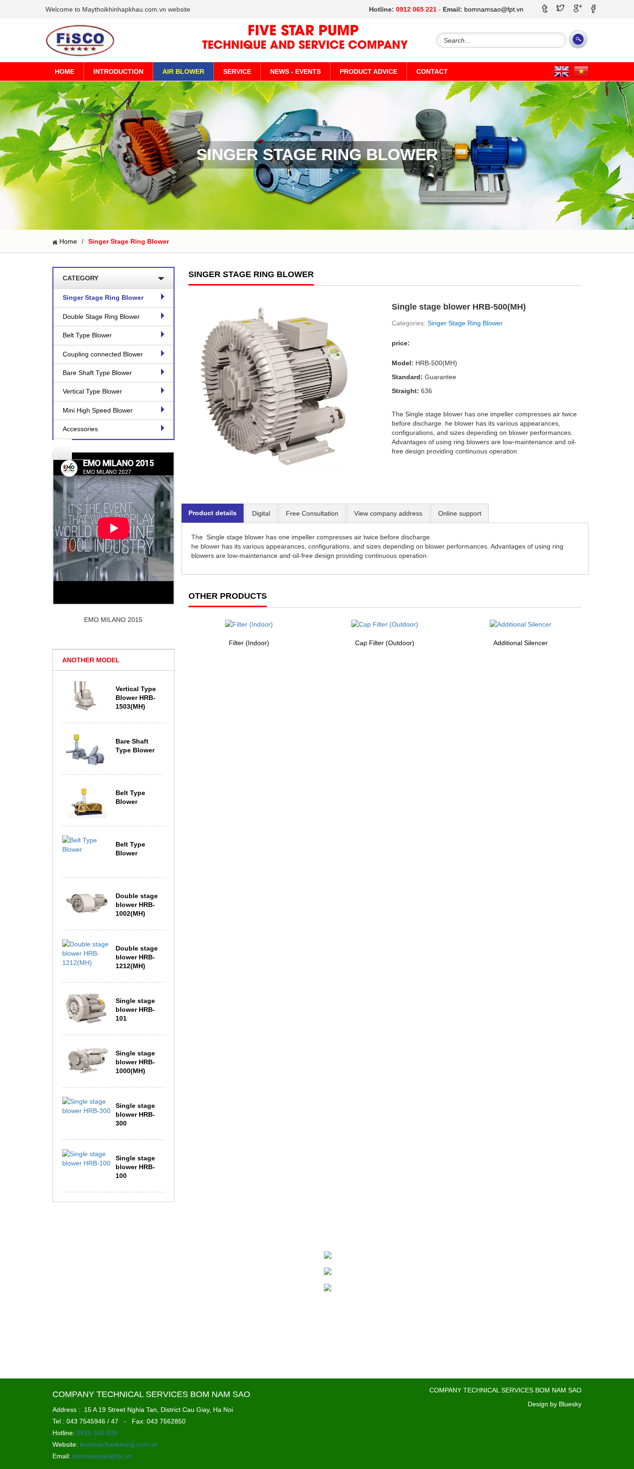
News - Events (295, 71)
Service (237, 71)
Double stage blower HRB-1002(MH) (137, 904)
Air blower (183, 71)
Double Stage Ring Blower (101, 316)
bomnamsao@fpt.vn (494, 9)
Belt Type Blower (87, 335)
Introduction (118, 71)
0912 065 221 (416, 9)
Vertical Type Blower (92, 391)
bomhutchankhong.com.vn (119, 1444)
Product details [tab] (212, 513)
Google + (352, 1272)
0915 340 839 (97, 1433)
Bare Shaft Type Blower (97, 372)
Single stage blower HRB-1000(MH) (135, 1061)
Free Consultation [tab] (312, 513)
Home (64, 71)
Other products (227, 596)
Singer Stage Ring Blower (103, 297)
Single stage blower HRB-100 (135, 1166)
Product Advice (368, 71)
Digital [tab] (261, 513)
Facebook (354, 1256)
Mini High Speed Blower (98, 410)
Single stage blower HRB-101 (135, 1009)
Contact (432, 71)
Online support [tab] (459, 513)
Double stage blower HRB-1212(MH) (137, 957)
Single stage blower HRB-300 (135, 1114)
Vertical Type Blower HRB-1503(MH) (136, 697)
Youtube (351, 1288)
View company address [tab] (388, 513)
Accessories (80, 429)
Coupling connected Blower (103, 354)
